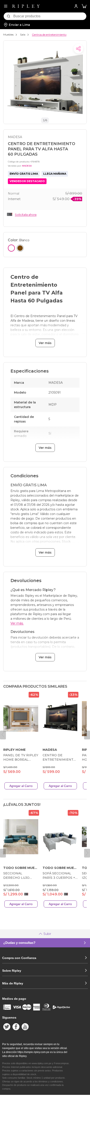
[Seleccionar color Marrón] (20, 248)
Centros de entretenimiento (49, 34)
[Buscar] (8, 16)
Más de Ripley (12, 983)
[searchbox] (49, 16)
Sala (22, 34)
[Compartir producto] (78, 48)
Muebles (8, 34)
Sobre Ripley (11, 970)
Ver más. (17, 623)
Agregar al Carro (21, 786)
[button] (84, 6)
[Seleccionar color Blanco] (11, 248)
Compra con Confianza (19, 958)
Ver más (45, 343)
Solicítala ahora (25, 214)
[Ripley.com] (26, 6)
